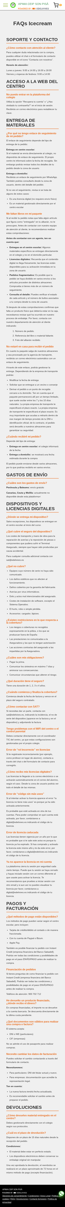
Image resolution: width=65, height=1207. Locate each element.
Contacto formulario (38, 1199)
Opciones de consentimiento (14, 1196)
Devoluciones (22, 1199)
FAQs (12, 1199)
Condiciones (33, 1196)
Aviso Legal (45, 1196)
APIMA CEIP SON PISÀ (33, 3)
